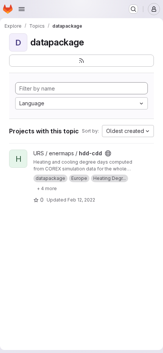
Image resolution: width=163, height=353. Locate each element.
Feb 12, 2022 (81, 200)
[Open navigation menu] (22, 9)
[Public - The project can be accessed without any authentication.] (108, 153)
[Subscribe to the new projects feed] (81, 61)
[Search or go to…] (133, 9)
